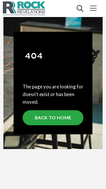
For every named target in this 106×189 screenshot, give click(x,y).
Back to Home (53, 117)
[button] (96, 8)
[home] (28, 8)
